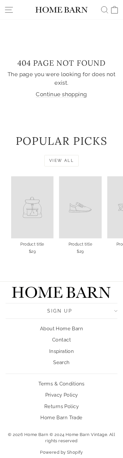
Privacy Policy (61, 395)
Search (61, 362)
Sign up (59, 311)
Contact (61, 340)
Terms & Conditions (61, 384)
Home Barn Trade (61, 418)
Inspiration (61, 351)
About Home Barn (61, 329)
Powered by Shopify (61, 452)
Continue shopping (61, 94)
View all (61, 160)
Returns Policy (61, 406)
